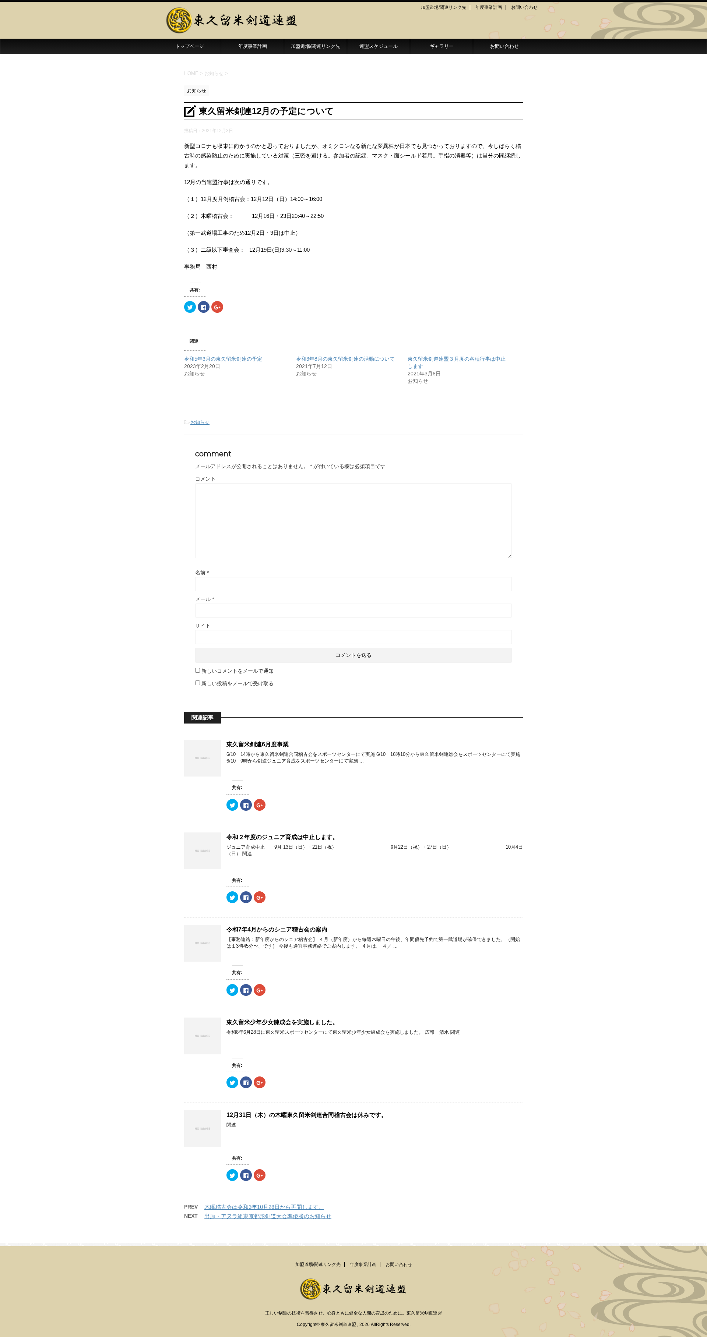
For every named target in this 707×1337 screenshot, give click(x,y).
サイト (203, 626)
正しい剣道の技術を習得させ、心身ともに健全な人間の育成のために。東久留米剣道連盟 (353, 1313)
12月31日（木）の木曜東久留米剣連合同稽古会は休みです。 (306, 1115)
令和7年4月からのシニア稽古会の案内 (276, 929)
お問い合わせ (524, 7)
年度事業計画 (488, 7)
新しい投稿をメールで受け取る (237, 683)
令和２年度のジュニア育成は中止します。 (282, 837)
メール (204, 599)
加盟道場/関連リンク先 (443, 7)
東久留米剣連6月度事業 (257, 744)
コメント (205, 479)
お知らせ (200, 422)
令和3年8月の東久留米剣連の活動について (345, 359)
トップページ (189, 46)
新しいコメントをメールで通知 (237, 671)
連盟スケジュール (378, 46)
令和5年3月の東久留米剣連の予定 (223, 359)
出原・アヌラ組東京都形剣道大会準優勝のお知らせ (267, 1216)
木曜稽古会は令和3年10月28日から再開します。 (264, 1207)
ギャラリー (442, 46)
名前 (202, 573)
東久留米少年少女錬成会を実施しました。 (282, 1022)
